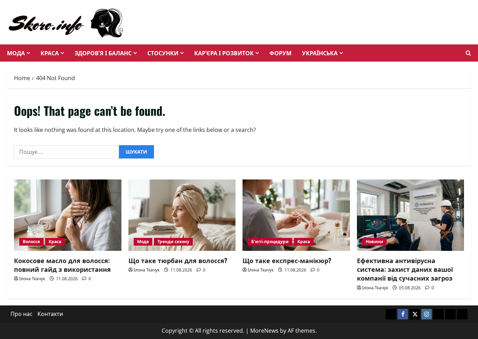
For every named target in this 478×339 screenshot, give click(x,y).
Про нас (21, 314)
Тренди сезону (173, 242)
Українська (320, 53)
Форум (280, 53)
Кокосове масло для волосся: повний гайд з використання (62, 265)
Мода (16, 53)
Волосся (31, 242)
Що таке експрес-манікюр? (286, 260)
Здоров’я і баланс (103, 53)
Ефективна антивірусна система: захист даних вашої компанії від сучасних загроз (405, 269)
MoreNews (264, 330)
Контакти (50, 314)
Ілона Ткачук (32, 279)
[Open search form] (468, 53)
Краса (50, 53)
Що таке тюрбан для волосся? (177, 260)
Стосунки (162, 53)
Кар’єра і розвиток (224, 53)
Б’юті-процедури (270, 242)
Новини (374, 242)
